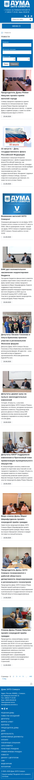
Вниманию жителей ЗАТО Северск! (13, 217)
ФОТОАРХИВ (6, 766)
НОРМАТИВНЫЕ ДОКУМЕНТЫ (12, 737)
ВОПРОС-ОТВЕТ (7, 722)
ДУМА (3, 731)
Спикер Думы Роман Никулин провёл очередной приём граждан (16, 633)
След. (4, 679)
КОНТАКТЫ (5, 725)
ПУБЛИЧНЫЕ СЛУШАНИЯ (10, 743)
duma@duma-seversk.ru (9, 704)
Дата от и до (6, 56)
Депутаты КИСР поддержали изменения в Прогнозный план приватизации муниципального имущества (17, 459)
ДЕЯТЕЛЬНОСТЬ (7, 734)
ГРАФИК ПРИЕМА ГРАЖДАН (11, 752)
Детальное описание (9, 49)
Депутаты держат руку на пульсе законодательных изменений (14, 397)
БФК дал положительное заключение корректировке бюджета (14, 272)
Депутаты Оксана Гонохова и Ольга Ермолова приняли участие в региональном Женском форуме (15, 339)
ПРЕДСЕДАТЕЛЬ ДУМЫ (10, 728)
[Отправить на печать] (31, 684)
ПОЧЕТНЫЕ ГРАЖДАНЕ (10, 749)
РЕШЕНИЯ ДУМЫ (7, 713)
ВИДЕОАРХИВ (6, 763)
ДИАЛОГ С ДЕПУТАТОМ (9, 758)
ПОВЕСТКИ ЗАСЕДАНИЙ (10, 716)
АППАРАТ (4, 740)
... (26, 676)
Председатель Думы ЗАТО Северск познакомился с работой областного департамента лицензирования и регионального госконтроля (16, 576)
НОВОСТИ (5, 755)
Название (6, 42)
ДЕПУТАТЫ (5, 719)
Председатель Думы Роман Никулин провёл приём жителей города (15, 95)
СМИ (3, 760)
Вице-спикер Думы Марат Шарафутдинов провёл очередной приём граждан (14, 519)
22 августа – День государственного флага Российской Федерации (13, 152)
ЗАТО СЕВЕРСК (7, 746)
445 (30, 676)
